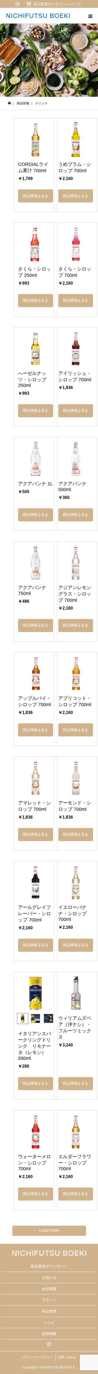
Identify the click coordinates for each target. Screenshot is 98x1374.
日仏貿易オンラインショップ (57, 4)
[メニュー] (90, 16)
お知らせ (49, 1277)
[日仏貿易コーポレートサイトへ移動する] (9, 103)
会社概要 (49, 1289)
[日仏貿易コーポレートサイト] (38, 15)
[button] (35, 195)
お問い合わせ (66, 1357)
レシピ (49, 1322)
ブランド (49, 1300)
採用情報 (49, 1334)
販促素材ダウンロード (49, 1266)
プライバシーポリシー (37, 1357)
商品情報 (49, 1311)
